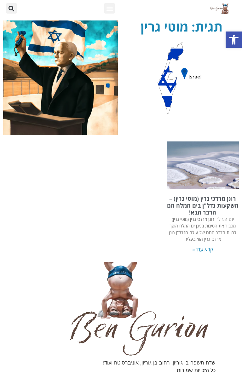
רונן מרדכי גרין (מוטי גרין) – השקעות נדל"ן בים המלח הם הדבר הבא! (203, 205)
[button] (234, 40)
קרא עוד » (202, 249)
